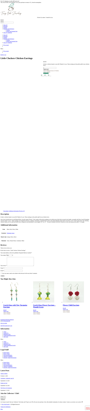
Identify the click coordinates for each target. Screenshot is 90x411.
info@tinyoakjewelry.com (6, 325)
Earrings (5, 27)
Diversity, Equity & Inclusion (9, 357)
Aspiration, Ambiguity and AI (7, 378)
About (4, 331)
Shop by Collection (7, 32)
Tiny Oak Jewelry (6, 404)
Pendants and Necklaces (8, 28)
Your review (4, 265)
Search (2, 19)
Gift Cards (5, 336)
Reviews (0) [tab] (22, 211)
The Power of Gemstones (6, 388)
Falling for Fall (4, 383)
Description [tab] (6, 211)
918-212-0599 (4, 323)
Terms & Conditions (7, 356)
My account (6, 45)
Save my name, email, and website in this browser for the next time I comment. (19, 273)
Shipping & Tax (6, 334)
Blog (2, 409)
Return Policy (6, 352)
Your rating (3, 255)
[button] (45, 48)
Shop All (5, 25)
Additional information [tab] (14, 211)
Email (2, 270)
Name (2, 268)
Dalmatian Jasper (10, 233)
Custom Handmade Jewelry (9, 335)
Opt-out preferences (7, 355)
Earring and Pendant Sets (11, 31)
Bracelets (5, 26)
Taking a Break (4, 373)
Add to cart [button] (5, 311)
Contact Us (5, 333)
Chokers (8, 30)
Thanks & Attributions (5, 406)
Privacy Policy (6, 353)
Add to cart (46, 69)
